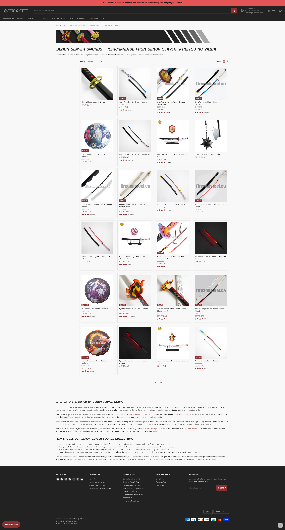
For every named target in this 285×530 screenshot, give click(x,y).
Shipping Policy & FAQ (131, 482)
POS (57, 523)
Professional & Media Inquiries (100, 489)
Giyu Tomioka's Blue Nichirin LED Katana (134, 154)
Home (58, 25)
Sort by (82, 61)
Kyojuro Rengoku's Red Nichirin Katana (133, 309)
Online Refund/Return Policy (133, 495)
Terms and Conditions (131, 501)
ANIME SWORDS (34, 18)
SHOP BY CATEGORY (77, 18)
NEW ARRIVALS (8, 18)
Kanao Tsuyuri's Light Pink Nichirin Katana (173, 204)
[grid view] (224, 61)
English (207, 512)
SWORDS (20, 18)
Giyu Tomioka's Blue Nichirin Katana (133, 102)
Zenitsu (179, 414)
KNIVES (45, 18)
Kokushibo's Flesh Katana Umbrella (94, 309)
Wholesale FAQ (128, 498)
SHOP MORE (94, 18)
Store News (160, 479)
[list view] (227, 61)
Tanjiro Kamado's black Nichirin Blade (142, 414)
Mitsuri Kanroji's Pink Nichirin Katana (208, 361)
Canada (220, 512)
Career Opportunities (97, 485)
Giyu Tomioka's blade (192, 429)
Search (58, 519)
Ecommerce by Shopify (69, 523)
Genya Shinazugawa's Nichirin (93, 102)
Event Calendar (161, 485)
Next (161, 382)
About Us (93, 479)
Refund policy (84, 519)
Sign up (222, 488)
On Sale (106, 18)
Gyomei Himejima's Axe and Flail (207, 154)
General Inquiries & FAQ (131, 479)
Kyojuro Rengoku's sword (156, 429)
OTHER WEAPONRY (59, 18)
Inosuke (188, 414)
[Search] (234, 10)
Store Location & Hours (98, 482)
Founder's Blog (161, 482)
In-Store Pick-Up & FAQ (131, 485)
